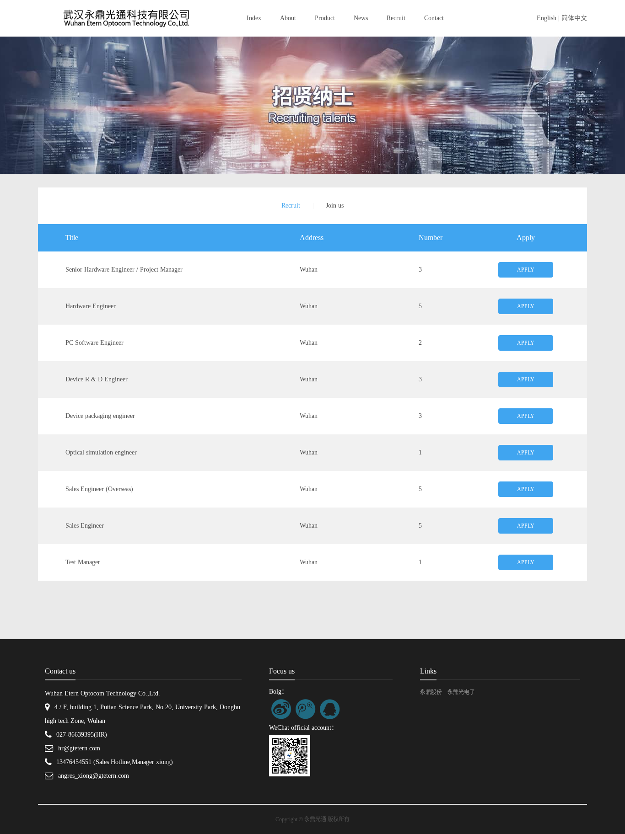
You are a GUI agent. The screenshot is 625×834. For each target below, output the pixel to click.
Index (254, 18)
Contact (434, 18)
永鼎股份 (431, 692)
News (361, 18)
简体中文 (574, 18)
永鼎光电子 (461, 692)
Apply (525, 270)
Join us (335, 205)
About (288, 18)
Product (325, 18)
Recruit (396, 18)
